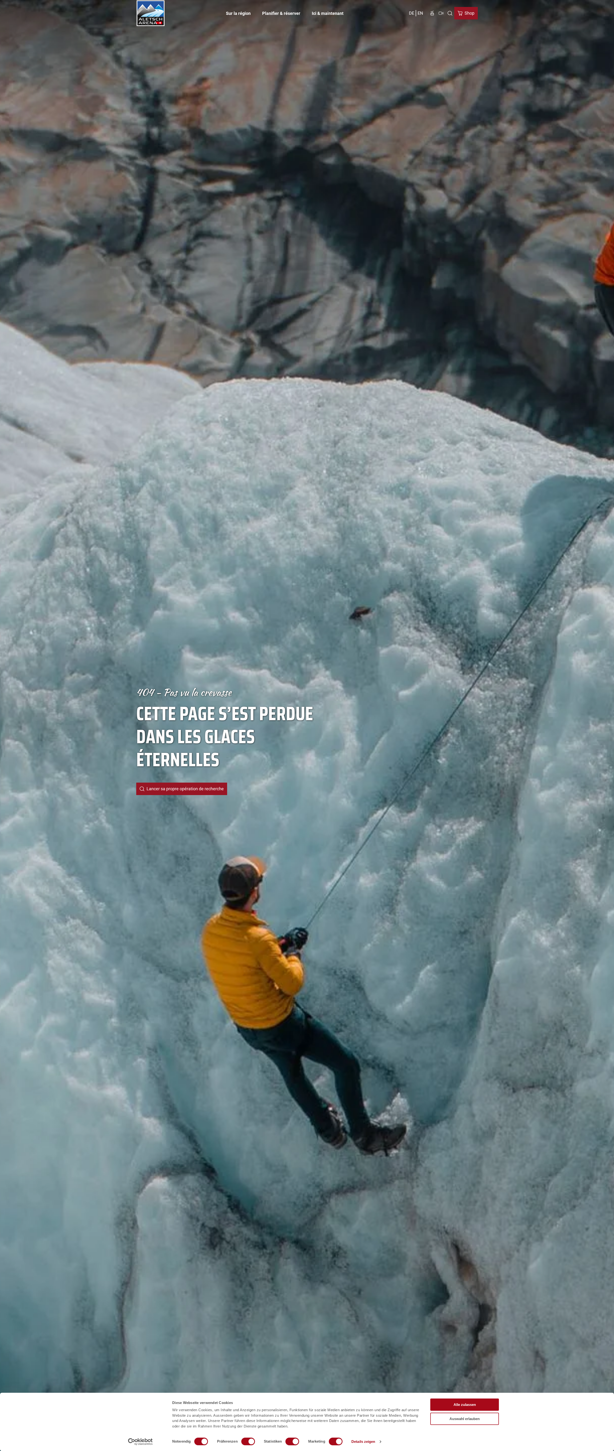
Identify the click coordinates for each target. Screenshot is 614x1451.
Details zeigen (363, 1441)
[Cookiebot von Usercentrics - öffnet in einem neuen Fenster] (140, 1441)
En (420, 13)
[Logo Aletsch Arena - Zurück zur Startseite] (150, 13)
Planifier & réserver (281, 13)
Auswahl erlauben (464, 1419)
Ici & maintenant (327, 13)
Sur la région (238, 13)
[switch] (248, 1441)
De (411, 13)
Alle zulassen (465, 1405)
